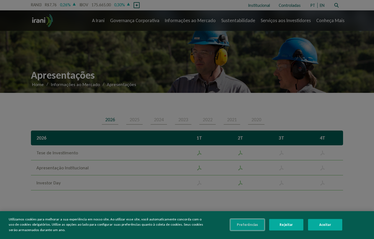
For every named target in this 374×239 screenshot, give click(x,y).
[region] (187, 225)
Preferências (247, 225)
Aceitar (325, 225)
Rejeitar (286, 225)
